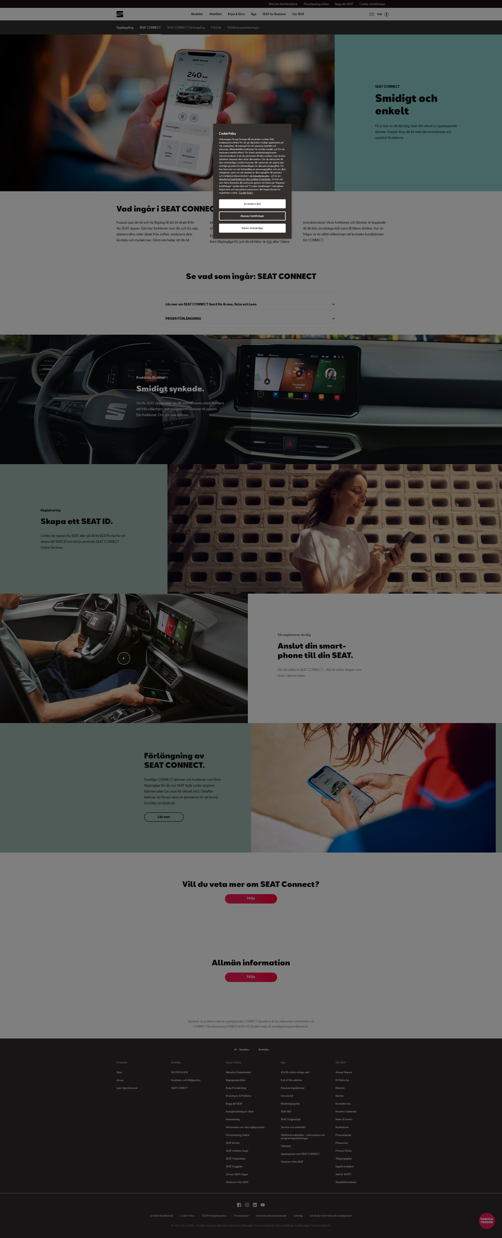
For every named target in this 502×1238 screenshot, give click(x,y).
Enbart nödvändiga (252, 228)
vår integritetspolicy (259, 176)
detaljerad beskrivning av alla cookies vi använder (245, 179)
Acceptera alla (252, 203)
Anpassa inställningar (252, 216)
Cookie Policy (246, 192)
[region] (252, 181)
